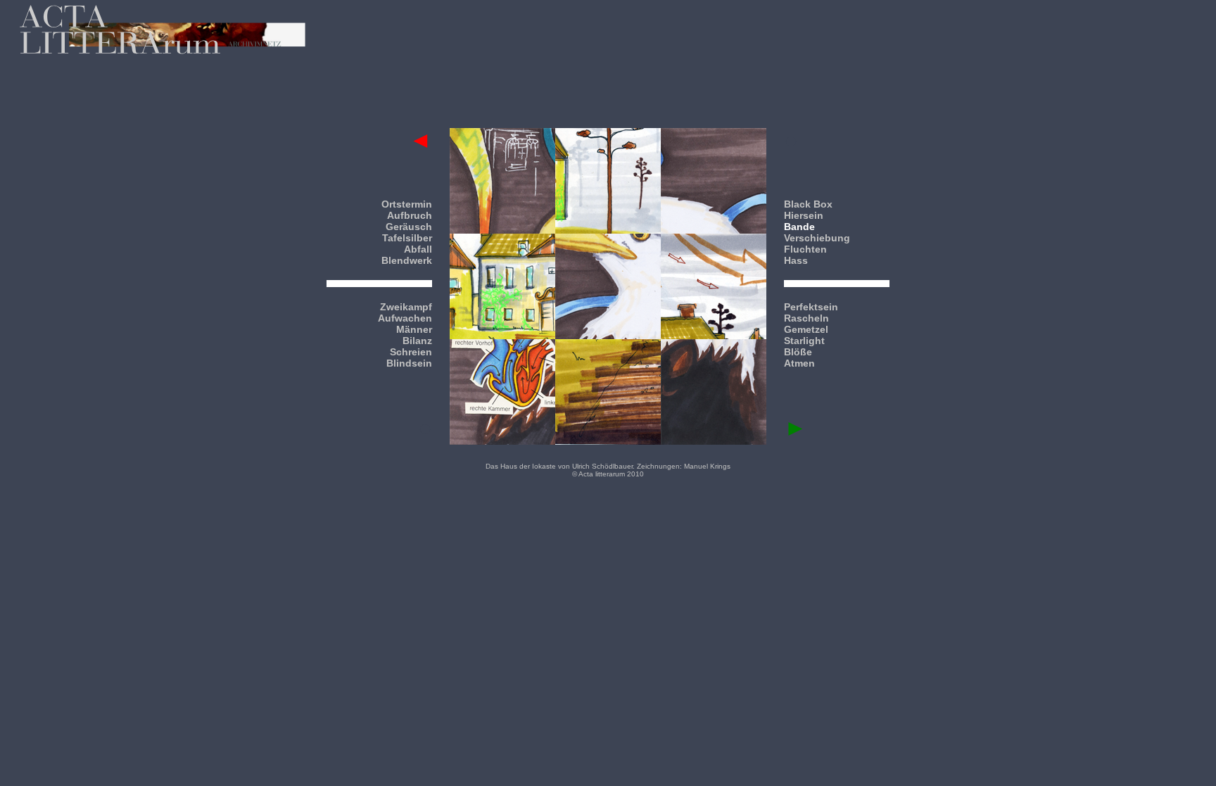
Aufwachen (405, 318)
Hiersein (803, 215)
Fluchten (805, 249)
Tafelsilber (407, 237)
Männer (414, 329)
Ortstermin (406, 204)
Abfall (418, 249)
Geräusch (409, 226)
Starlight (804, 340)
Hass (796, 260)
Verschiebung (817, 237)
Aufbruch (409, 215)
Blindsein (409, 363)
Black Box (808, 204)
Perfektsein (811, 306)
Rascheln (806, 318)
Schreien (411, 351)
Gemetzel (806, 329)
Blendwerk (406, 260)
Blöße (798, 351)
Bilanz (417, 340)
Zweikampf (406, 306)
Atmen (799, 363)
